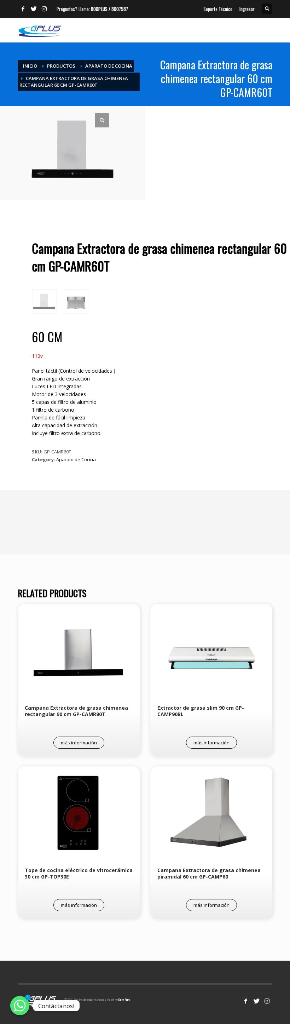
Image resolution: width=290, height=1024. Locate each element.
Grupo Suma (124, 999)
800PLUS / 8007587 (109, 8)
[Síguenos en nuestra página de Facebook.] (245, 1001)
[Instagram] (44, 9)
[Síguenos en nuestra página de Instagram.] (267, 1001)
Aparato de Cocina (76, 459)
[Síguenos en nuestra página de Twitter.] (256, 1001)
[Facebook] (23, 9)
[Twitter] (33, 9)
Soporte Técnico (217, 8)
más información (79, 742)
